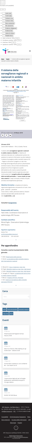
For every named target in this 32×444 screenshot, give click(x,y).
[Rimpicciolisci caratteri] (18, 40)
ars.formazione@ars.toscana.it (9, 234)
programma (13, 203)
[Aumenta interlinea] (15, 42)
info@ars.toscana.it (7, 411)
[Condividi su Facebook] (6, 135)
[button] (30, 51)
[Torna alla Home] (9, 51)
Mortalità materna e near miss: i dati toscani (19, 269)
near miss (5, 314)
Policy (29, 417)
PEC (14, 411)
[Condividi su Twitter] (2, 135)
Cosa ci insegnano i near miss (17, 267)
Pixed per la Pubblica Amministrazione (21, 437)
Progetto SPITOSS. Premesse (15, 278)
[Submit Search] (29, 296)
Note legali (13, 423)
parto (4, 309)
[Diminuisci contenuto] (16, 38)
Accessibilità (4, 417)
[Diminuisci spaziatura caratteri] (18, 44)
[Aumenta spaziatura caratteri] (20, 44)
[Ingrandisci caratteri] (20, 40)
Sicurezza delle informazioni (19, 420)
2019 (11, 314)
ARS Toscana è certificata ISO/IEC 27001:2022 (16, 433)
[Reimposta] (1, 9)
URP (29, 420)
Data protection (5, 420)
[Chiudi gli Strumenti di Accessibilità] (4, 9)
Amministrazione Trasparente (18, 417)
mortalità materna (24, 309)
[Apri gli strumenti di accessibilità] (2, 2)
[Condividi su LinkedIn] (10, 135)
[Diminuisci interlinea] (12, 42)
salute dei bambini (12, 309)
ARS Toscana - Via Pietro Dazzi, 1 (11, 407)
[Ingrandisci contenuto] (18, 38)
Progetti (20, 423)
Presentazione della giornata (13, 257)
